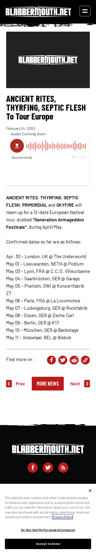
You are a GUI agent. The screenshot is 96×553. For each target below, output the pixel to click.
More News (48, 383)
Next (75, 383)
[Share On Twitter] (62, 360)
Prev (20, 383)
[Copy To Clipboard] (85, 360)
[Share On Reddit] (74, 360)
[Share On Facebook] (51, 360)
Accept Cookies (48, 544)
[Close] (90, 490)
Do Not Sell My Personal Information (48, 530)
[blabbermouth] (38, 15)
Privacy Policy (62, 517)
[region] (48, 518)
